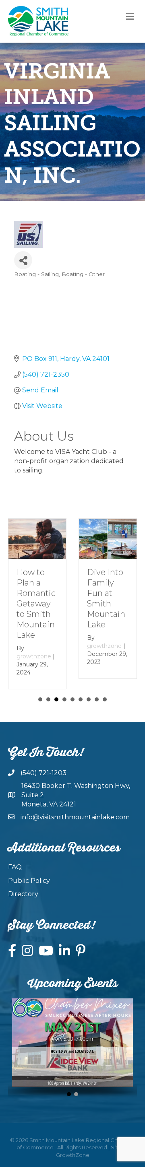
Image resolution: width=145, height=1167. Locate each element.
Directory (23, 894)
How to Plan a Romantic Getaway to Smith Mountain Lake (36, 603)
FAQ (15, 867)
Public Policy (29, 881)
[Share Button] (23, 260)
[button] (69, 1094)
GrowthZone (72, 1155)
